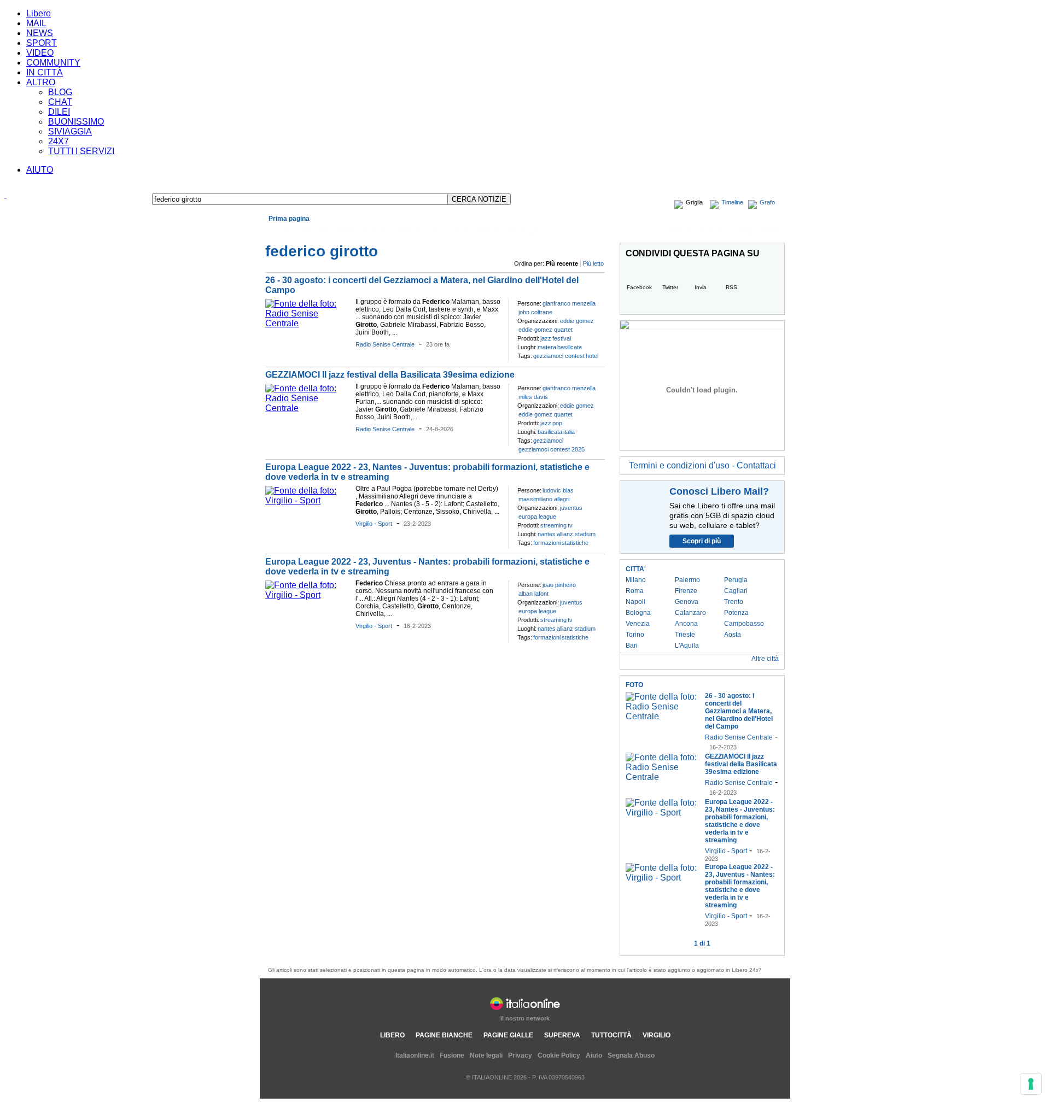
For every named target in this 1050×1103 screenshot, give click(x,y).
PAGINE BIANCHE (444, 1035)
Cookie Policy (559, 1055)
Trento (733, 602)
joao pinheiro (559, 585)
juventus (571, 507)
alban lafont (533, 593)
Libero (38, 13)
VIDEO (40, 52)
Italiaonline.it (414, 1055)
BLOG (60, 92)
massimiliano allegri (543, 499)
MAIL (36, 23)
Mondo (347, 231)
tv (570, 525)
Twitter (670, 287)
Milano (636, 580)
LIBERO (392, 1035)
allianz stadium (576, 534)
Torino (635, 634)
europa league (537, 516)
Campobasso (744, 623)
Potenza (736, 613)
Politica (375, 231)
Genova (686, 602)
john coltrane (535, 312)
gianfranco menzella (569, 303)
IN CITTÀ (44, 72)
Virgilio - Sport (373, 523)
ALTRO (40, 82)
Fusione (452, 1055)
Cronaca (283, 231)
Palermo (687, 580)
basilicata (569, 347)
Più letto (593, 263)
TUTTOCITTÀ (611, 1035)
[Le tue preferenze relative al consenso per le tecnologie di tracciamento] (1030, 1083)
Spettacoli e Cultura (420, 231)
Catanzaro (690, 613)
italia (569, 432)
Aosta (732, 634)
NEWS (39, 33)
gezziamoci (548, 440)
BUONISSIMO (76, 121)
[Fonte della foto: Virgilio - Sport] (307, 500)
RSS (731, 287)
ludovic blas (558, 490)
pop (557, 423)
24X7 (58, 141)
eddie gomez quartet (545, 329)
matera (547, 347)
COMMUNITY (53, 62)
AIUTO (39, 169)
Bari (632, 645)
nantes (547, 534)
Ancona (686, 623)
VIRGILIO (656, 1035)
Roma (635, 591)
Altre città (765, 658)
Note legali (486, 1055)
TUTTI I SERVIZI (81, 151)
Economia (317, 231)
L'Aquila (687, 645)
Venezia (638, 623)
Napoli (635, 602)
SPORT (41, 43)
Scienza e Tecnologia (508, 231)
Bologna (638, 613)
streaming (553, 525)
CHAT (60, 102)
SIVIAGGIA (70, 131)
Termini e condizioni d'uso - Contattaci (702, 465)
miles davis (533, 397)
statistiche (575, 542)
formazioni (547, 542)
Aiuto (594, 1055)
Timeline (732, 202)
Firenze (686, 591)
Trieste (685, 634)
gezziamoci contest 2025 (551, 449)
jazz (545, 338)
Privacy (520, 1055)
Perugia (736, 580)
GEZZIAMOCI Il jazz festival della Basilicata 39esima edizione (390, 374)
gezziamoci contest (559, 356)
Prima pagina (289, 218)
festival (561, 338)
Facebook (639, 287)
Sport (463, 231)
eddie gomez (577, 321)
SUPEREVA (562, 1035)
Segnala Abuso (631, 1055)
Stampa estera (757, 231)
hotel (592, 356)
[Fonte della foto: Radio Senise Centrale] (307, 323)
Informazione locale (695, 231)
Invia (701, 287)
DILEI (59, 111)
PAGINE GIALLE (508, 1035)
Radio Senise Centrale (385, 344)
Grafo (767, 202)
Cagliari (736, 591)
